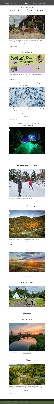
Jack (30, 250)
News (27, 9)
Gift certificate (19, 401)
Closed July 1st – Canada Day (27, 248)
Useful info (15, 3)
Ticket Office (35, 3)
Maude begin (31, 125)
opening (16, 46)
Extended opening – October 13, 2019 (27, 206)
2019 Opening (27, 360)
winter (15, 119)
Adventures (7, 3)
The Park (11, 3)
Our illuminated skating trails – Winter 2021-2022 (27, 123)
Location (6, 401)
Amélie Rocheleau (30, 52)
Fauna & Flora (40, 3)
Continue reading (27, 43)
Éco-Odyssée (27, 3)
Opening (16, 79)
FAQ (8, 401)
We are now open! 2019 (27, 282)
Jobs (23, 401)
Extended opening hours (27, 319)
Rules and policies (26, 401)
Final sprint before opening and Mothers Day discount (27, 50)
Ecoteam (30, 13)
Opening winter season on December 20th (27, 165)
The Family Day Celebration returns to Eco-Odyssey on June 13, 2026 (27, 10)
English (47, 0)
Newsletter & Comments (13, 401)
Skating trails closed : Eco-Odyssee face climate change (27, 83)
